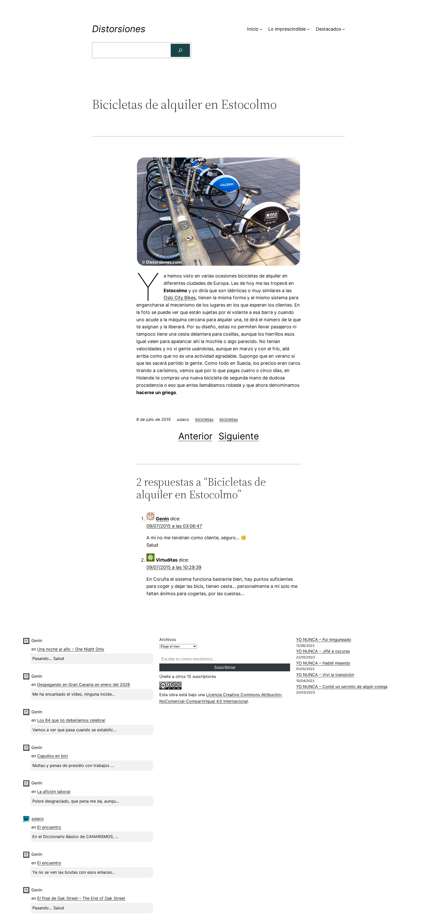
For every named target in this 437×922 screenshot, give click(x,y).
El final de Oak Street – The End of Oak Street (81, 898)
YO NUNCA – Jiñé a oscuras (323, 651)
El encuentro (49, 827)
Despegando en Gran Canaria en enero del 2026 (83, 684)
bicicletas (204, 419)
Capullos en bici (52, 755)
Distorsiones (118, 28)
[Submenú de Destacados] (343, 29)
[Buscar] (180, 50)
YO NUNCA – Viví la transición (325, 674)
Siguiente (239, 436)
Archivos (167, 639)
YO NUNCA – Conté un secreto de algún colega (341, 686)
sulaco (37, 818)
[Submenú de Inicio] (261, 29)
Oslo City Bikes (180, 297)
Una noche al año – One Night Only (70, 649)
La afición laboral (53, 791)
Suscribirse (224, 667)
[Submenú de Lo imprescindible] (308, 29)
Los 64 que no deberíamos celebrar (71, 720)
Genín (162, 518)
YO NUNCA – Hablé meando (323, 663)
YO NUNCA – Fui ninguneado (323, 639)
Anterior (195, 436)
